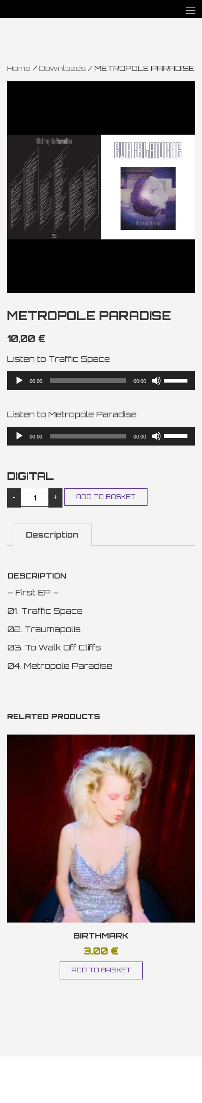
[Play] (19, 380)
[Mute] (156, 380)
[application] (101, 380)
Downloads (62, 68)
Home (19, 68)
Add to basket (106, 497)
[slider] (177, 379)
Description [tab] (52, 535)
